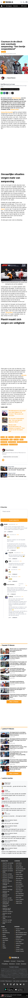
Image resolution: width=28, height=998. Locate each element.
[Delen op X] (7, 93)
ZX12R (6, 790)
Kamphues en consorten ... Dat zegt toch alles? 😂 (14, 816)
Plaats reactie (14, 520)
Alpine (21, 439)
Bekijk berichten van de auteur (10, 456)
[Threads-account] (24, 984)
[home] (1, 6)
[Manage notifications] (3, 995)
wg (5, 812)
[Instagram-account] (11, 984)
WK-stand (24, 6)
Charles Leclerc (14, 109)
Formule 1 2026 (4, 444)
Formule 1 (3, 51)
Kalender (15, 6)
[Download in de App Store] (19, 989)
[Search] (21, 2)
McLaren (23, 375)
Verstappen (9, 6)
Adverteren (12, 964)
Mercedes (17, 437)
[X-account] (4, 984)
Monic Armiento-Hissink (11, 820)
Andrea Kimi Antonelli (7, 112)
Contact (18, 964)
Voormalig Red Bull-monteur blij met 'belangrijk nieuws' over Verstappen (11, 995)
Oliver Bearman (16, 98)
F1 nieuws (11, 437)
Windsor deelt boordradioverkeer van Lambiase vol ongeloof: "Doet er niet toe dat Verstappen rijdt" (17, 428)
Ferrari (3, 209)
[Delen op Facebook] (4, 93)
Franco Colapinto (13, 444)
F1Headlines (5, 964)
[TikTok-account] (14, 984)
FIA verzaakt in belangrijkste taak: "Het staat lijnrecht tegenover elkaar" (16, 420)
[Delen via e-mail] (10, 93)
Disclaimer (23, 964)
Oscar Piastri (9, 312)
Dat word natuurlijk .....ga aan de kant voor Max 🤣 (14, 787)
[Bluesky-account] (20, 984)
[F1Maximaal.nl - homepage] (8, 2)
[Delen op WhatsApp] (2, 93)
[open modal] (26, 2)
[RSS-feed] (17, 984)
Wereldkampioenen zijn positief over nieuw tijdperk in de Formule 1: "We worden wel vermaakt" (17, 413)
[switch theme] (24, 2)
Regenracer (8, 783)
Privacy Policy (20, 961)
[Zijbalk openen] (1, 2)
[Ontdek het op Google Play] (9, 989)
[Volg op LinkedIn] (3, 460)
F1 (4, 6)
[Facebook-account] (7, 984)
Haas (11, 439)
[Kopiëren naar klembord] (12, 93)
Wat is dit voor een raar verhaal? (10, 823)
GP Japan (16, 439)
